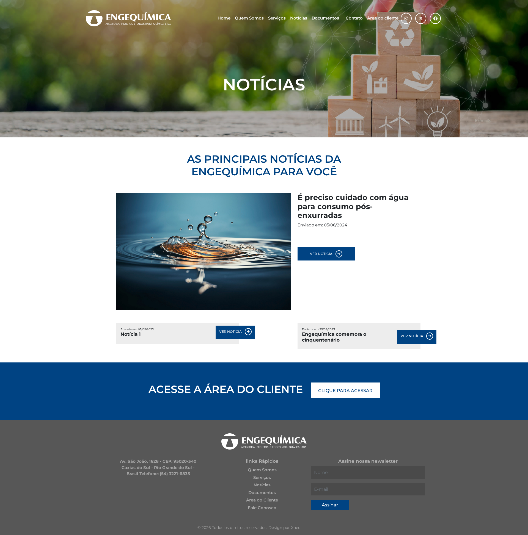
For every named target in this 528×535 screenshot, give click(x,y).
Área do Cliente (262, 500)
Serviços (277, 18)
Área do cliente (382, 18)
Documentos (325, 18)
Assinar (330, 505)
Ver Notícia (321, 254)
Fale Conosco (262, 507)
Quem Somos (249, 18)
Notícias (298, 18)
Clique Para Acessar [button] (345, 390)
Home (224, 18)
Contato (354, 18)
